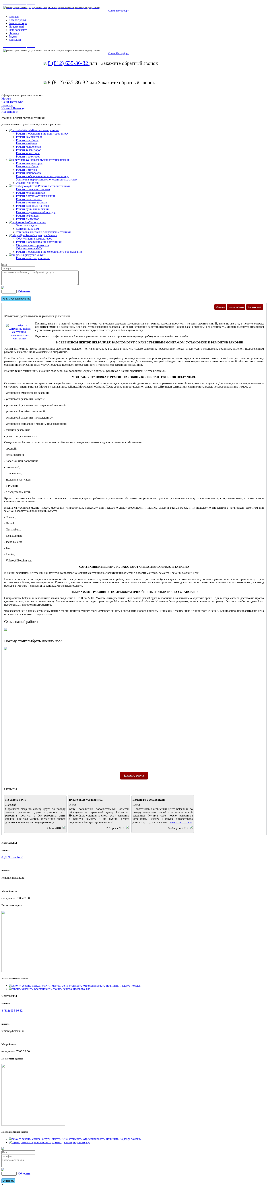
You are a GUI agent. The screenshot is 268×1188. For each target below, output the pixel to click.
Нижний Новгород (13, 108)
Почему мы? (254, 307)
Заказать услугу (134, 775)
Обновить (24, 291)
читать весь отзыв (181, 822)
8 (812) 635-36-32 (69, 63)
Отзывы (220, 307)
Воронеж (7, 105)
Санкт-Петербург (118, 10)
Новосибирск (9, 111)
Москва (6, 98)
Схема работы (236, 307)
